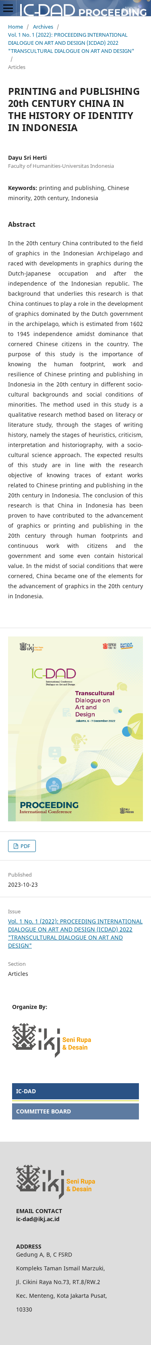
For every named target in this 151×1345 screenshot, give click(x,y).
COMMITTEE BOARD (43, 1111)
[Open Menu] (8, 8)
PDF (24, 846)
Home (15, 26)
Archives (43, 26)
